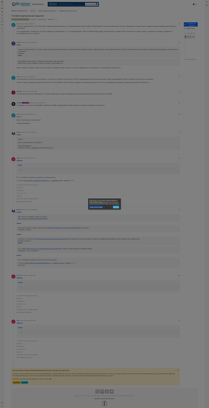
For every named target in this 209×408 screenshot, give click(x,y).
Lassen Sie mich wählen (96, 207)
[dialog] (104, 204)
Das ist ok (116, 207)
